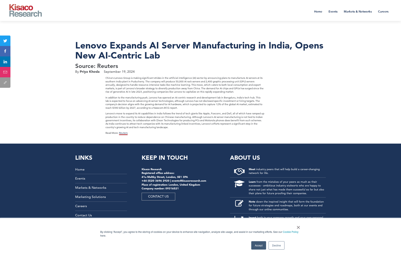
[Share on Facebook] (5, 51)
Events (333, 11)
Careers (383, 11)
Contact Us (83, 215)
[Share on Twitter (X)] (5, 41)
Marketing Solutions (90, 197)
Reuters (123, 132)
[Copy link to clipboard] (5, 82)
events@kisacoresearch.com (189, 180)
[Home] (28, 10)
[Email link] (5, 72)
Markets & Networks (358, 11)
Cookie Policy (290, 231)
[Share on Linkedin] (5, 61)
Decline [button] (276, 245)
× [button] (297, 226)
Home (318, 11)
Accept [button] (259, 245)
